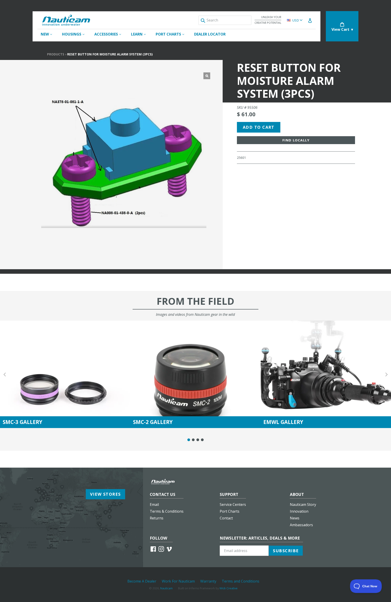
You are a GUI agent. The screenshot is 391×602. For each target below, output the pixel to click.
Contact (226, 518)
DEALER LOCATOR (210, 34)
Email (154, 504)
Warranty (208, 581)
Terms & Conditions (167, 511)
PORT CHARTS (172, 34)
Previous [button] (4, 374)
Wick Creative (228, 588)
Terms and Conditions (240, 581)
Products (55, 54)
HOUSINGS (75, 34)
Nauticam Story (303, 504)
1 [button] (188, 439)
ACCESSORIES (110, 34)
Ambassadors (301, 524)
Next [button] (386, 374)
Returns (156, 518)
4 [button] (202, 439)
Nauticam (166, 588)
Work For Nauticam (178, 581)
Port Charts (229, 511)
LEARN (140, 34)
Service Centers (233, 504)
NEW (49, 34)
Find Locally (296, 140)
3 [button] (197, 439)
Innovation (299, 511)
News (294, 518)
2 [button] (193, 439)
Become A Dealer (141, 581)
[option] (65, 374)
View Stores (105, 494)
